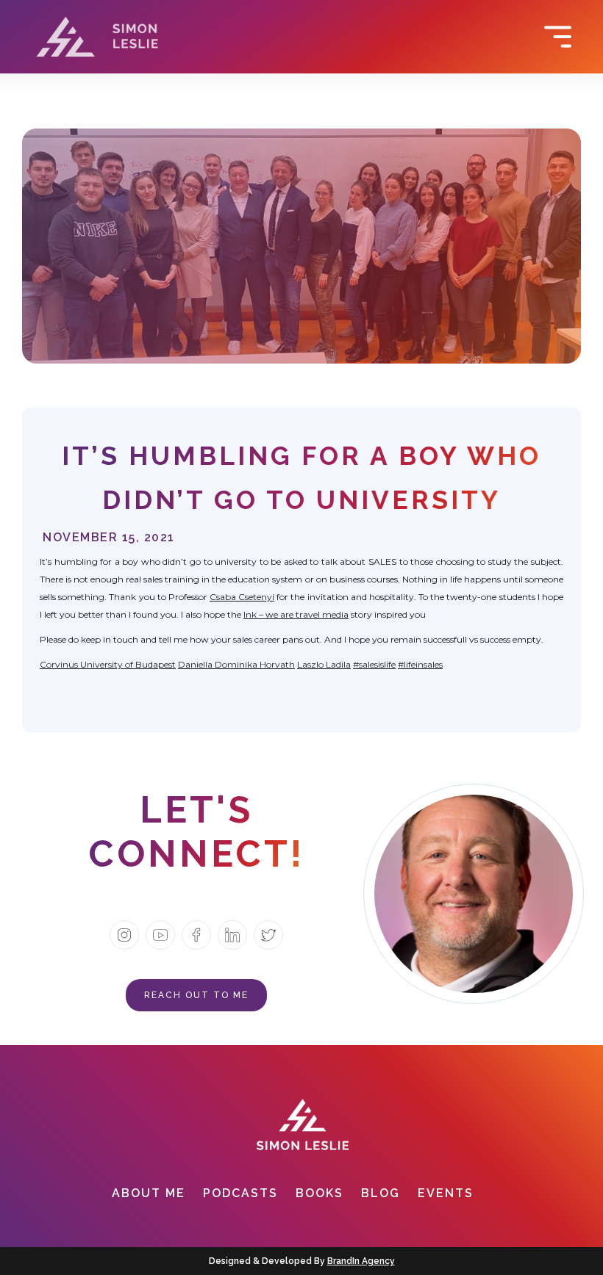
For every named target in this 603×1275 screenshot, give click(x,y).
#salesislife (374, 664)
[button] (570, 36)
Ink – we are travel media (296, 614)
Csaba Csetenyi (242, 596)
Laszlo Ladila (324, 664)
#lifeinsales (420, 664)
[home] (98, 36)
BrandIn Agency (361, 1261)
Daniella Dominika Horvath (236, 664)
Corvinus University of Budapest (108, 664)
